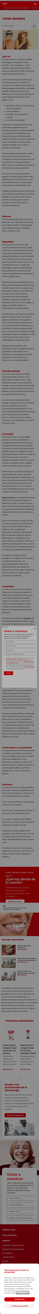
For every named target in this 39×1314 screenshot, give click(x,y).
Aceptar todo (19, 1299)
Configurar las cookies (19, 1306)
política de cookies (22, 1293)
